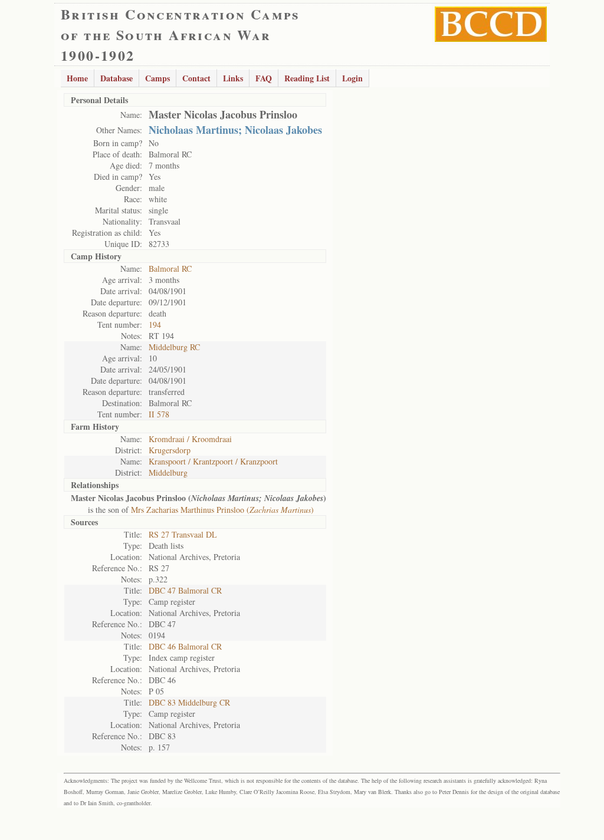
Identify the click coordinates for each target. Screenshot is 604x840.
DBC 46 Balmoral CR (185, 646)
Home (77, 78)
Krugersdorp (170, 450)
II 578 (159, 414)
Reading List (307, 78)
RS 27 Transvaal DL (183, 534)
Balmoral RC (170, 268)
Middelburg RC (174, 347)
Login (352, 78)
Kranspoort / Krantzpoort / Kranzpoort (213, 461)
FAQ (263, 78)
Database (116, 78)
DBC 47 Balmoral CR (185, 590)
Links (233, 78)
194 (155, 324)
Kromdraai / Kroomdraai (190, 438)
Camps (157, 78)
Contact (196, 78)
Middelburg (168, 472)
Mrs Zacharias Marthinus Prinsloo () (222, 509)
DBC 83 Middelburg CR (189, 702)
